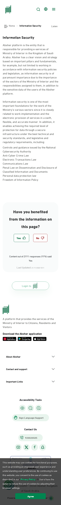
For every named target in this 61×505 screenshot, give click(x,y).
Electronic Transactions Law (19, 159)
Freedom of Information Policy (20, 179)
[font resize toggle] (30, 408)
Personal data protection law (19, 175)
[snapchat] (43, 447)
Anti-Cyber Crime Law (16, 155)
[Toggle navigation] (53, 9)
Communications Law (15, 163)
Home (12, 25)
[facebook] (35, 447)
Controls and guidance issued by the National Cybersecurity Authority (29, 149)
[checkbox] (21, 238)
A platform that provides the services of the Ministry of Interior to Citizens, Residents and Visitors (29, 323)
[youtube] (18, 447)
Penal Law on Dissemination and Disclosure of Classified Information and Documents (30, 169)
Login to (26, 285)
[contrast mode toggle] (22, 408)
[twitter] (26, 447)
